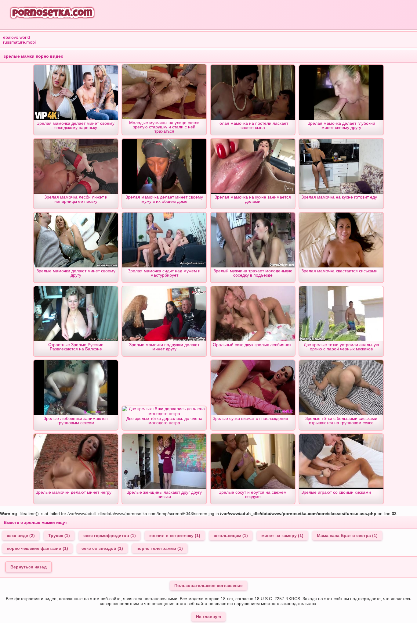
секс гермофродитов (109, 535)
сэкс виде (21, 535)
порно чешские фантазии (37, 548)
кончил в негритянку (174, 535)
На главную (208, 616)
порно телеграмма (159, 548)
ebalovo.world (16, 37)
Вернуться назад (28, 566)
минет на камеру (282, 535)
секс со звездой (102, 548)
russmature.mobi (19, 42)
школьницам (231, 535)
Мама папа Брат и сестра (347, 535)
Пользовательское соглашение (208, 585)
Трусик (59, 535)
